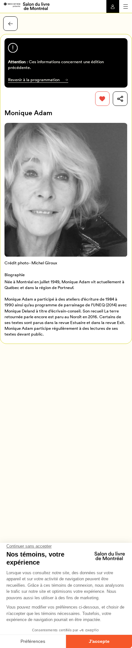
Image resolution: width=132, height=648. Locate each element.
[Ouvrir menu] (125, 6)
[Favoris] (102, 98)
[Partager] (120, 98)
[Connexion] (112, 6)
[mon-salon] (26, 6)
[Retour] (10, 23)
